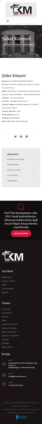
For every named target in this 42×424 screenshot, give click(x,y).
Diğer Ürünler (7, 347)
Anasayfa (7, 44)
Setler (4, 320)
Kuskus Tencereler (9, 328)
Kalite (4, 285)
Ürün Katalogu (8, 289)
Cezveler (5, 339)
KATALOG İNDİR (21, 233)
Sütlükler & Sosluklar (10, 336)
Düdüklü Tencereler (10, 324)
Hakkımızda (12, 181)
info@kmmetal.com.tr (17, 376)
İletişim (5, 292)
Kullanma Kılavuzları (16, 159)
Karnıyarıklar (7, 313)
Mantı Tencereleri (9, 332)
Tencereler (6, 309)
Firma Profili (12, 175)
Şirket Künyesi (13, 165)
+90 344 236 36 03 (15, 385)
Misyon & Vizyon (14, 170)
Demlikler (5, 343)
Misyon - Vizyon (8, 281)
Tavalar (5, 317)
